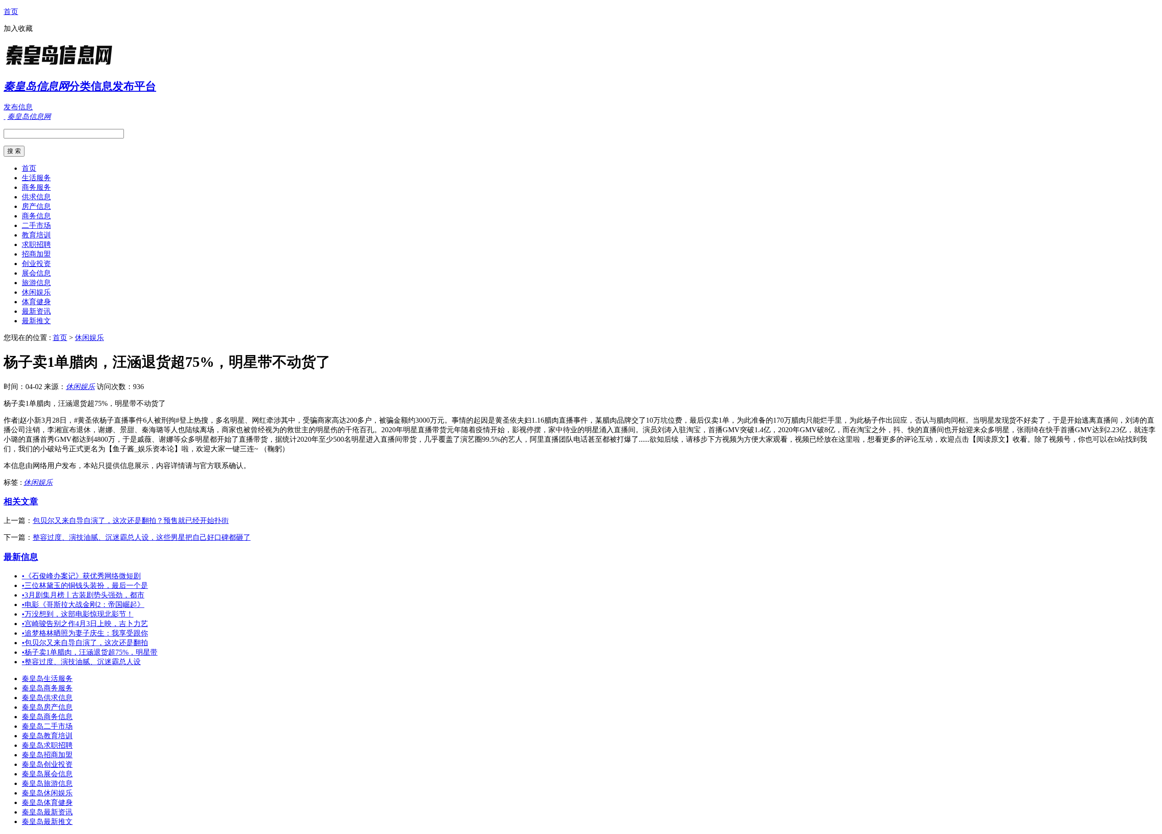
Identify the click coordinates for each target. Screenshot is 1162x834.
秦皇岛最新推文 (47, 821)
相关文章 (21, 501)
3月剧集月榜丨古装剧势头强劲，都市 (83, 595)
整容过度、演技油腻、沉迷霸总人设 (81, 662)
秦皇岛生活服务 (47, 678)
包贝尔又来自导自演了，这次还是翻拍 (85, 642)
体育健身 (36, 302)
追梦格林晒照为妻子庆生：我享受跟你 (85, 633)
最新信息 (21, 557)
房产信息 (36, 206)
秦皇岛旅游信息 (47, 783)
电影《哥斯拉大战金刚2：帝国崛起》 (83, 604)
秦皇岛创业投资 (47, 764)
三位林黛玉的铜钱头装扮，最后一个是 (85, 585)
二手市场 (36, 225)
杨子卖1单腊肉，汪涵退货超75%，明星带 (90, 652)
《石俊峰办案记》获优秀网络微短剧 (81, 576)
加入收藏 (18, 28)
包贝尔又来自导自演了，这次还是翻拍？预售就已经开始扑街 (131, 520)
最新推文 (36, 321)
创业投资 (36, 263)
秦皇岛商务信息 (47, 716)
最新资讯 (36, 311)
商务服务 (36, 187)
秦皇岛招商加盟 (47, 755)
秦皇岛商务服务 (47, 688)
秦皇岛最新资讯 (47, 812)
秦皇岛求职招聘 (47, 745)
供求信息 (36, 197)
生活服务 (36, 178)
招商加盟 (36, 254)
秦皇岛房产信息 (47, 707)
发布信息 (18, 107)
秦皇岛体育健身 (47, 802)
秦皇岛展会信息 (47, 774)
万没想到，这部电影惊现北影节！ (77, 614)
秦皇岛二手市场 (47, 726)
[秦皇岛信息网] (60, 65)
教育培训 (36, 235)
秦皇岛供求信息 (47, 697)
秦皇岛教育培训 (47, 736)
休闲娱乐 (36, 292)
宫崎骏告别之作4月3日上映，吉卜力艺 (85, 623)
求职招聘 (36, 244)
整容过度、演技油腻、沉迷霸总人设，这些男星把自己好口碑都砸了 (142, 537)
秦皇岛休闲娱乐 (47, 793)
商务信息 (36, 216)
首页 (11, 11)
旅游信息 (36, 282)
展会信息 (36, 273)
